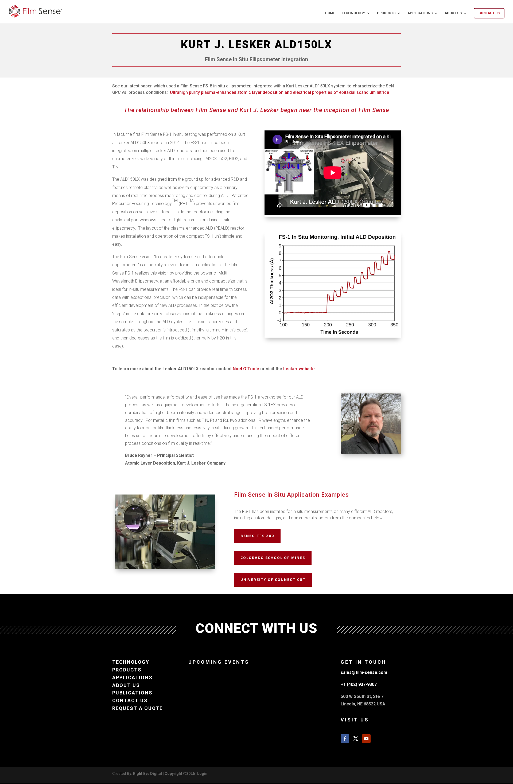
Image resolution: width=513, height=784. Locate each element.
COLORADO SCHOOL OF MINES (272, 557)
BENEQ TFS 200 (257, 535)
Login (202, 773)
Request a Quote (137, 708)
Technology (353, 13)
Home (330, 13)
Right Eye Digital (147, 773)
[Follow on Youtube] (366, 738)
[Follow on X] (355, 738)
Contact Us (489, 13)
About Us (453, 13)
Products (386, 13)
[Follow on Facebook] (345, 738)
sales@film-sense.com (364, 672)
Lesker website (299, 368)
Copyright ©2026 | (181, 773)
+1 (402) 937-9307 (359, 684)
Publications (132, 693)
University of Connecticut (273, 579)
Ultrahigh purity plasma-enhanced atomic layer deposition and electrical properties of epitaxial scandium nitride (279, 92)
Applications (420, 13)
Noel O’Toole (246, 368)
